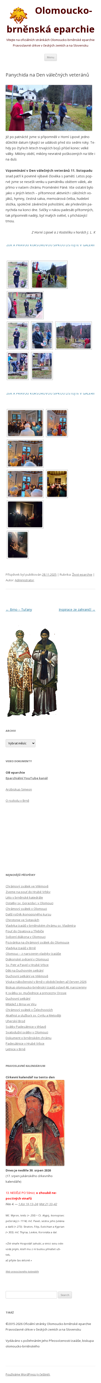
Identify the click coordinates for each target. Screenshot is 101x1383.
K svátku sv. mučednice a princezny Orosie (36, 993)
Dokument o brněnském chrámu (28, 1038)
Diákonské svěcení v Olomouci (27, 959)
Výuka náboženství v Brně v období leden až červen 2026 (46, 982)
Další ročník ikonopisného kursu (28, 914)
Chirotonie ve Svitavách (22, 920)
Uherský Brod (15, 1021)
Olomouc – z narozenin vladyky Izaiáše (33, 953)
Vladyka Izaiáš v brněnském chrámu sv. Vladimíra (41, 925)
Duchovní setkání (18, 998)
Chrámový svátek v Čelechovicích (29, 1010)
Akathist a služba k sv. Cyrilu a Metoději (33, 1015)
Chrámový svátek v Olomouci (26, 909)
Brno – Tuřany (19, 609)
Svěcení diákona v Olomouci (26, 937)
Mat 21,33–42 (48, 1204)
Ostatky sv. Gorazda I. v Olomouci (29, 903)
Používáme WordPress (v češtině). (28, 1374)
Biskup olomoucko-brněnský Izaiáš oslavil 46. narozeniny (46, 987)
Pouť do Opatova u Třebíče (25, 931)
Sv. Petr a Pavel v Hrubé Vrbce (27, 965)
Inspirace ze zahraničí (77, 609)
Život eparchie (82, 574)
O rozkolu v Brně (17, 800)
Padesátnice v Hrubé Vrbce (25, 1043)
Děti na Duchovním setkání (24, 970)
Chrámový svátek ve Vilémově (27, 886)
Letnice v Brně (15, 1049)
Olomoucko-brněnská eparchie (51, 20)
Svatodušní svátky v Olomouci (27, 1032)
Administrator (24, 580)
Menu (50, 57)
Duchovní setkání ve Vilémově (27, 976)
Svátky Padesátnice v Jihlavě (26, 1026)
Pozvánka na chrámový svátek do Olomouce (37, 942)
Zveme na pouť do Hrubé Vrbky (28, 892)
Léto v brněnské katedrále (24, 897)
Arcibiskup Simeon (19, 789)
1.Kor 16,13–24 (28, 1204)
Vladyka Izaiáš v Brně (21, 948)
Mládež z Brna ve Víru (21, 1004)
